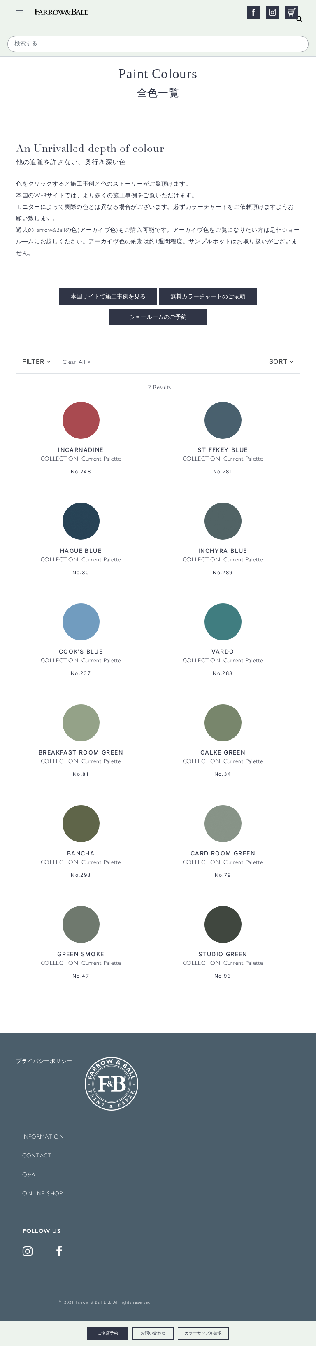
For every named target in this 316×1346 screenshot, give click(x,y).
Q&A (28, 1175)
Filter (34, 361)
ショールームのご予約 (158, 317)
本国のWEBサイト (40, 195)
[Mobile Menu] (19, 12)
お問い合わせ (153, 1333)
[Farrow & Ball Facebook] (61, 1253)
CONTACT (36, 1156)
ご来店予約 (108, 1333)
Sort (279, 361)
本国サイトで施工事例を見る (108, 297)
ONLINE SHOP (42, 1194)
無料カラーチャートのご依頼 (207, 297)
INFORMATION (43, 1137)
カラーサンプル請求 (203, 1333)
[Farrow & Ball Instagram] (29, 1253)
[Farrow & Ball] (84, 9)
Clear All (77, 362)
